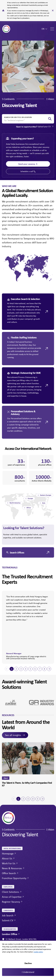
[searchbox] (26, 120)
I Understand (28, 972)
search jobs (50, 119)
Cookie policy (38, 952)
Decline (28, 963)
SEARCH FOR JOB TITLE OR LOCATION (18, 117)
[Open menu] (52, 28)
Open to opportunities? (33, 126)
